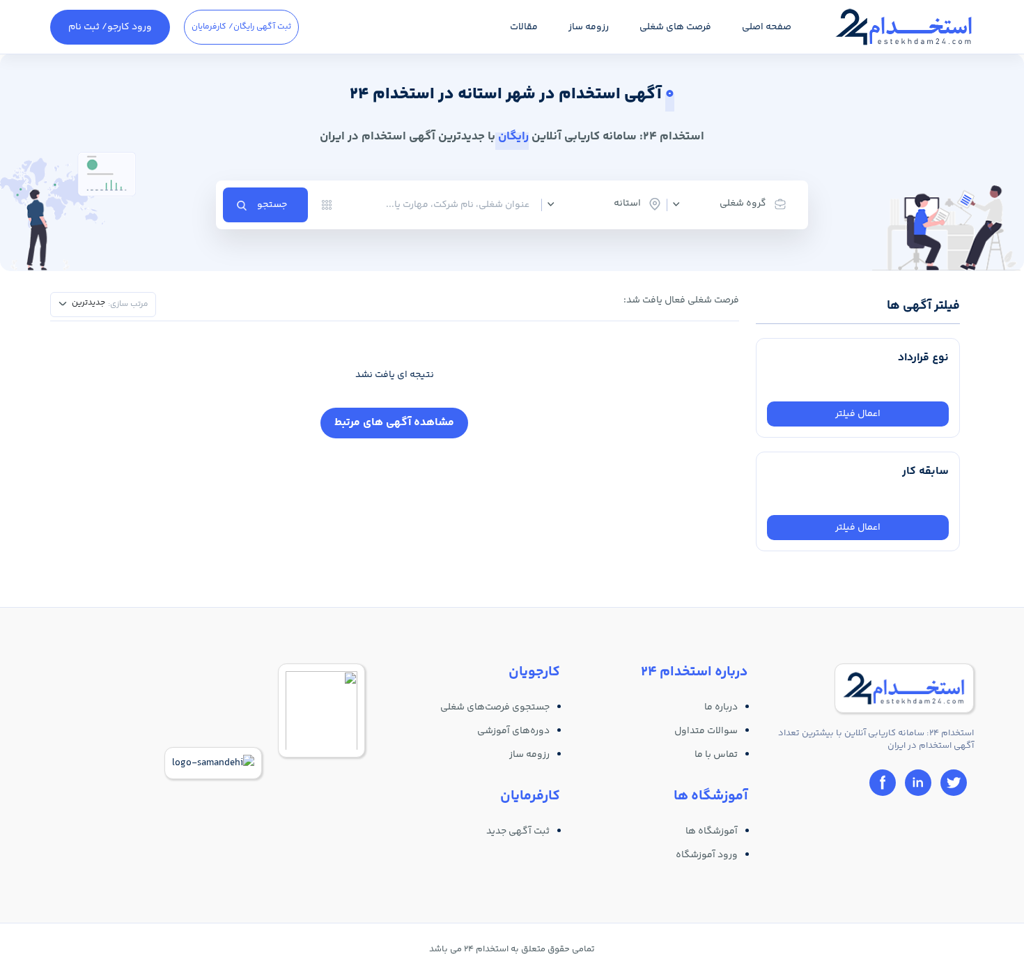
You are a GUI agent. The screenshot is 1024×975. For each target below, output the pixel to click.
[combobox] (735, 204)
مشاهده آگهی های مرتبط (394, 422)
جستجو (272, 205)
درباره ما (721, 707)
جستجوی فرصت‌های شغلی (495, 707)
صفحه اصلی (766, 27)
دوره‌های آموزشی (513, 731)
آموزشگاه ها (711, 831)
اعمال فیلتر (858, 414)
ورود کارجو (110, 27)
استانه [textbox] (627, 203)
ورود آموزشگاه (707, 855)
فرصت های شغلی (675, 27)
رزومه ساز (588, 27)
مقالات (524, 27)
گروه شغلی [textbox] (743, 203)
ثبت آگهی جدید (518, 831)
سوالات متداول (706, 731)
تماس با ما (716, 754)
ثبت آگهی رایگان (241, 26)
